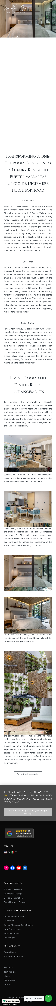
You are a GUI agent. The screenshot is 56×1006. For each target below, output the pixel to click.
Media (7, 976)
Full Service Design (13, 889)
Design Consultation (13, 898)
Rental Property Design (15, 902)
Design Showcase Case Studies (18, 925)
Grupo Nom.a (10, 952)
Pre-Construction (12, 933)
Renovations (9, 937)
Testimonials (10, 972)
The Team (8, 967)
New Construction (12, 929)
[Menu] (50, 8)
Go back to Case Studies (28, 774)
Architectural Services (14, 916)
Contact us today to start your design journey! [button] (28, 812)
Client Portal (9, 980)
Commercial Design (13, 893)
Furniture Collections (13, 956)
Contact (7, 984)
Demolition (9, 920)
